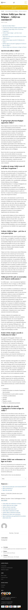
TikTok (2, 587)
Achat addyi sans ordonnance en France (12, 503)
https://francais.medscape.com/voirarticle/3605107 (14, 486)
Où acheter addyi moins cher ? (10, 509)
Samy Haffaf (4, 500)
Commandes (3, 565)
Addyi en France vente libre (9, 507)
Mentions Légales (5, 569)
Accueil (2, 11)
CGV (2, 579)
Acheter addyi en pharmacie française (11, 512)
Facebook (3, 585)
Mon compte (3, 575)
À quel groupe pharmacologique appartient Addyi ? (15, 27)
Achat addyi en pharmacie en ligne (11, 510)
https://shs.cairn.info (7, 490)
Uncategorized (4, 540)
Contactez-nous (4, 577)
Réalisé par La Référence (6, 603)
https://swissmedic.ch (7, 488)
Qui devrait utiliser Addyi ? (9, 25)
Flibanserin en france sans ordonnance (12, 514)
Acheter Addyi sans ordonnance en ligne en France (14, 47)
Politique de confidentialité (7, 567)
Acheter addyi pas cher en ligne (10, 505)
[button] (25, 3)
